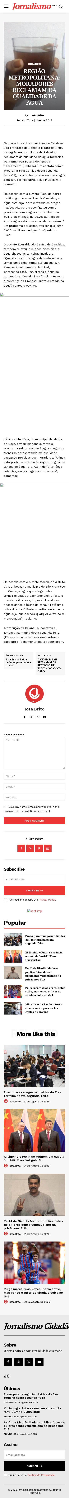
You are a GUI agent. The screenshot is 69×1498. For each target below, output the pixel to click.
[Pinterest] (39, 848)
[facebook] (24, 716)
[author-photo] (6, 1101)
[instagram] (31, 716)
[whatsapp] (37, 716)
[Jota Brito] (34, 694)
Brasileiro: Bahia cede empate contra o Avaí (18, 662)
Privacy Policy (47, 899)
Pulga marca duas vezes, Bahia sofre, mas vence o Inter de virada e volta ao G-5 (45, 991)
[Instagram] (18, 1362)
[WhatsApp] (48, 848)
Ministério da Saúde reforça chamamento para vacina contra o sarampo (43, 1008)
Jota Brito (37, 115)
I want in (32, 890)
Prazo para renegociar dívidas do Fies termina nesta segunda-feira (45, 939)
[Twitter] (30, 848)
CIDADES (34, 64)
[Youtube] (39, 1362)
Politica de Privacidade (41, 1475)
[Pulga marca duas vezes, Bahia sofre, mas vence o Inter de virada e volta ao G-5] (13, 991)
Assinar (32, 1466)
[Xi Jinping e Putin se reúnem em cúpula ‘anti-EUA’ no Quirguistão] (13, 956)
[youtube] (44, 716)
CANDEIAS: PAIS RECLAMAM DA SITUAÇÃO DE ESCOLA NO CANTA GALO (50, 665)
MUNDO (8, 1416)
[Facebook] (21, 848)
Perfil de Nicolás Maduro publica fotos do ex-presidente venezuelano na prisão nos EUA (43, 973)
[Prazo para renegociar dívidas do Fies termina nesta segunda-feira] (13, 939)
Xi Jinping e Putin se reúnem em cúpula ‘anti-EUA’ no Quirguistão (43, 956)
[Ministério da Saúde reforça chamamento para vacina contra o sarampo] (13, 1008)
